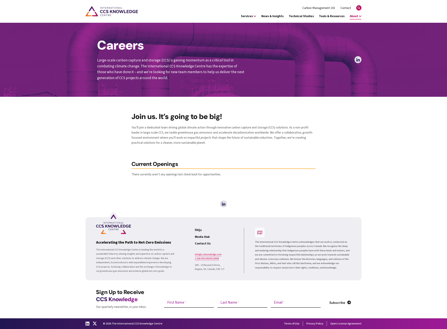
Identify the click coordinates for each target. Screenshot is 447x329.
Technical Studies (301, 16)
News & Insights (272, 16)
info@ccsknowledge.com (208, 254)
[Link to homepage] (112, 11)
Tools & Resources (332, 16)
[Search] (358, 7)
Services (247, 16)
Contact (345, 8)
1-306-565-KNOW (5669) (207, 258)
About (354, 16)
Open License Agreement (345, 324)
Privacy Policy (314, 324)
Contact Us (203, 243)
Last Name (230, 302)
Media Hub (202, 237)
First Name (176, 302)
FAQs (198, 230)
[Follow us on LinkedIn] (87, 323)
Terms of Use (291, 324)
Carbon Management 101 (318, 8)
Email (279, 302)
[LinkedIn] (357, 59)
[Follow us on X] (95, 323)
